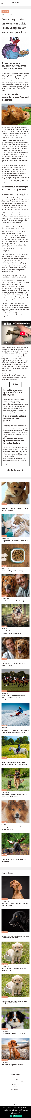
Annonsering (15, 1102)
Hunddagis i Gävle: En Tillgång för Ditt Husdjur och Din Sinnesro (14, 796)
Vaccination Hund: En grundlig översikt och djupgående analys (14, 1002)
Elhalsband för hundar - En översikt (13, 1034)
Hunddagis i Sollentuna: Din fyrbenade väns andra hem (14, 828)
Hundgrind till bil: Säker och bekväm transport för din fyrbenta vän (14, 632)
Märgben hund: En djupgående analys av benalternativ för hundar (15, 936)
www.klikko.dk (16, 1089)
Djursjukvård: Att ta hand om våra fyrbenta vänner (13, 664)
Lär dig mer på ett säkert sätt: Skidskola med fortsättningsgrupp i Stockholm (15, 731)
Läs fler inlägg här (15, 470)
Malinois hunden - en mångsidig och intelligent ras (14, 969)
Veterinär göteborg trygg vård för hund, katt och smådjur (15, 509)
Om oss (15, 1104)
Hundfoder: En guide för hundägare (13, 571)
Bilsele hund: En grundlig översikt (12, 1065)
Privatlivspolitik (17, 1115)
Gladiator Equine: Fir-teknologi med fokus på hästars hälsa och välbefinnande (14, 698)
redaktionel (5, 11)
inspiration (4, 503)
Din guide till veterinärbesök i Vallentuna (15, 541)
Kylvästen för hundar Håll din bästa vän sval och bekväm (15, 904)
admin (17, 14)
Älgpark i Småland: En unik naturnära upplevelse (14, 860)
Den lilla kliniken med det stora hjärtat (14, 601)
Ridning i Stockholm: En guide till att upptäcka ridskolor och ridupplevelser (14, 763)
